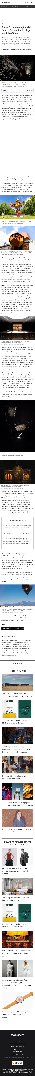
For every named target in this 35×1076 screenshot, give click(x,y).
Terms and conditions (17, 1046)
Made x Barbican (15, 6)
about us (17, 1041)
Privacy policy (17, 1049)
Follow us (23, 90)
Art (2, 23)
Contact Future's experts (17, 1044)
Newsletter (31, 90)
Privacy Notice (22, 540)
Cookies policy (17, 1052)
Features (29, 49)
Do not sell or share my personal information (18, 1057)
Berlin (5, 381)
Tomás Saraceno (6, 628)
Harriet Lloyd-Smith (8, 49)
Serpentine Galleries (18, 628)
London (25, 102)
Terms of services (21, 538)
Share (5, 90)
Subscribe (26, 2)
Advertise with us (17, 1054)
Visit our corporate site (19, 1070)
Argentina (8, 296)
